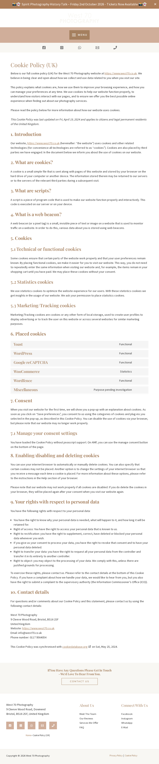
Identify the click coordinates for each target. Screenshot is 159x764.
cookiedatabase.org (75, 647)
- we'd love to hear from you (79, 674)
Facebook (126, 713)
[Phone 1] (53, 725)
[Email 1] (42, 725)
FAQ (82, 727)
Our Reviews (86, 718)
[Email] (97, 47)
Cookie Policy (131, 755)
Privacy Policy (116, 755)
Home (28, 735)
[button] (79, 681)
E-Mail (124, 727)
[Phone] (115, 47)
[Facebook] (44, 47)
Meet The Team (88, 713)
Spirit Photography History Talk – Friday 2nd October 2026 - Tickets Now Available (80, 4)
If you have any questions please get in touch (80, 670)
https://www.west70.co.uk (121, 73)
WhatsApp (126, 722)
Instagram (127, 718)
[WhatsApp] (79, 47)
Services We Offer (89, 722)
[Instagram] (62, 47)
